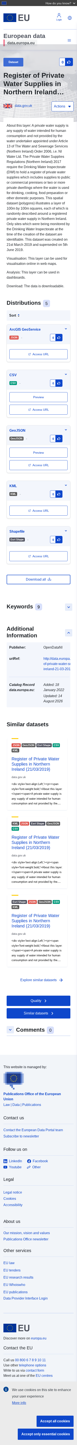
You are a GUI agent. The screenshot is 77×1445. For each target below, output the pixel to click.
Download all (36, 579)
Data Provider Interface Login (25, 1298)
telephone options (32, 1365)
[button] (61, 3)
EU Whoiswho (14, 1285)
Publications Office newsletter (25, 1239)
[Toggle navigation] (69, 40)
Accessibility (12, 1205)
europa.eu (38, 1338)
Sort (12, 315)
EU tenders (12, 1270)
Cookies (9, 1198)
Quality (36, 1001)
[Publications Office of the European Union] (36, 1080)
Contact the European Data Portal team (33, 1130)
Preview (38, 452)
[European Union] (36, 1328)
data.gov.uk (23, 105)
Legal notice (12, 1192)
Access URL (41, 354)
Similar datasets (36, 1013)
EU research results (18, 1277)
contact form (35, 1370)
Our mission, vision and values (26, 1233)
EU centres (44, 1375)
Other (36, 1167)
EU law (9, 1263)
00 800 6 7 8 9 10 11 (30, 1360)
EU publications (15, 1292)
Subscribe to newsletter (21, 1136)
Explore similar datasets (42, 980)
